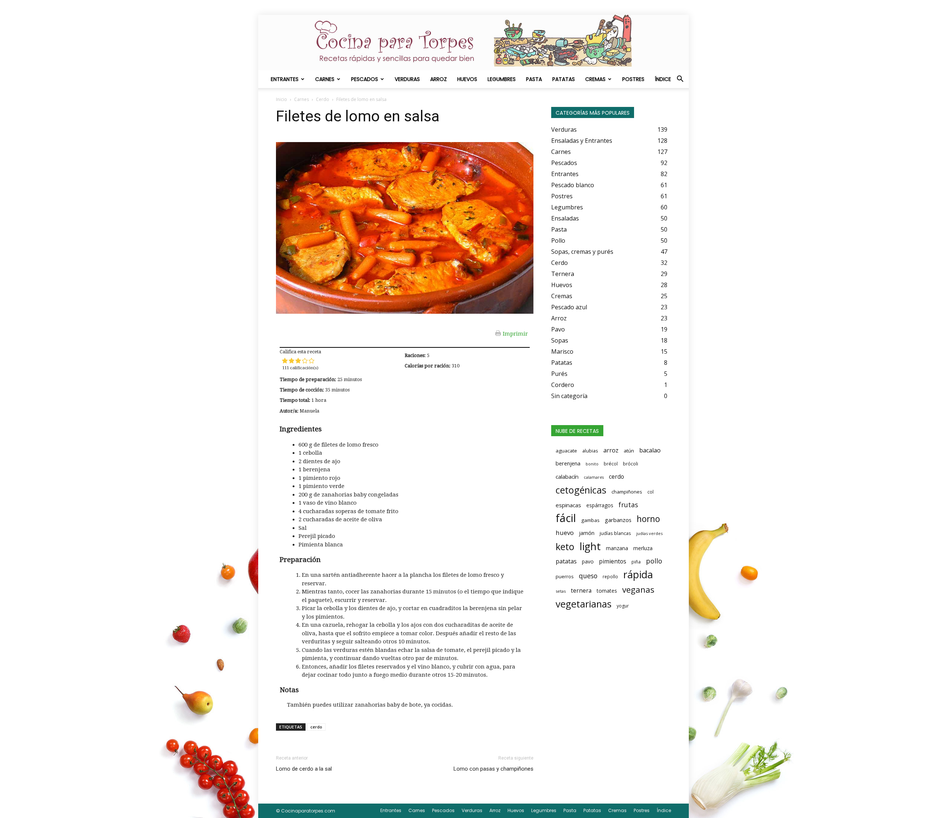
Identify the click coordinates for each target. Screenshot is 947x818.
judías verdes (649, 533)
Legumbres (502, 79)
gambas (590, 520)
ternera (581, 591)
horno (648, 518)
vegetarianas (583, 603)
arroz (611, 450)
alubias (590, 450)
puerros (565, 576)
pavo (588, 561)
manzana (617, 548)
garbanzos (618, 520)
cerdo (316, 727)
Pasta (534, 79)
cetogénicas (581, 489)
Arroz (438, 79)
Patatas (563, 79)
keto (565, 546)
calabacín (567, 476)
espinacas (568, 505)
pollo (654, 560)
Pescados (364, 79)
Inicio (281, 99)
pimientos (612, 561)
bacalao (650, 450)
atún (629, 450)
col (650, 492)
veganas (638, 589)
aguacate (566, 450)
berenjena (568, 463)
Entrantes (285, 79)
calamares (594, 477)
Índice (663, 79)
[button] (680, 79)
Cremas (595, 79)
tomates (607, 590)
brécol (611, 464)
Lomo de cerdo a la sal (304, 768)
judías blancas (615, 533)
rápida (638, 574)
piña (636, 562)
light (590, 546)
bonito (592, 464)
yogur (623, 606)
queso (588, 575)
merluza (643, 548)
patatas (566, 561)
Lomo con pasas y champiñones (493, 768)
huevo (565, 532)
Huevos (467, 79)
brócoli (630, 464)
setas (561, 591)
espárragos (599, 505)
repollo (610, 576)
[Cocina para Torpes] (473, 42)
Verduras (407, 79)
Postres (633, 79)
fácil (566, 518)
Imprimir (515, 333)
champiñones (626, 491)
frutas (628, 504)
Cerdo (322, 99)
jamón (586, 532)
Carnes (324, 79)
